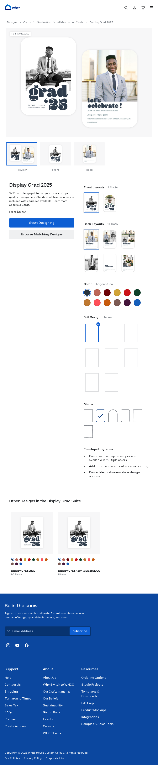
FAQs (8, 712)
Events (48, 719)
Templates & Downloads (90, 694)
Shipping (11, 691)
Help (8, 677)
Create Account (16, 726)
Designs (12, 22)
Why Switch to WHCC (58, 684)
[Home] (12, 7)
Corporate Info (55, 758)
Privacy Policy (33, 758)
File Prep (87, 703)
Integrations (90, 717)
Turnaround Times (18, 698)
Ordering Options (93, 677)
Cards (27, 22)
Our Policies (12, 758)
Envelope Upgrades (98, 449)
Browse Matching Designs (42, 234)
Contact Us (13, 684)
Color (98, 284)
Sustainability (53, 705)
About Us (49, 677)
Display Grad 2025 (101, 22)
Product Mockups (93, 710)
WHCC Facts (52, 733)
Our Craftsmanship (56, 691)
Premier (10, 719)
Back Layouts (101, 224)
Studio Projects (92, 684)
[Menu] (151, 7)
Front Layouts (101, 187)
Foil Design (98, 317)
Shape (88, 404)
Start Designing (42, 223)
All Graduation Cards (70, 22)
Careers (48, 726)
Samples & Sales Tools (97, 724)
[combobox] (126, 7)
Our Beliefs (50, 698)
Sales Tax (11, 705)
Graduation (44, 22)
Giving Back (51, 712)
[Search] (126, 7)
